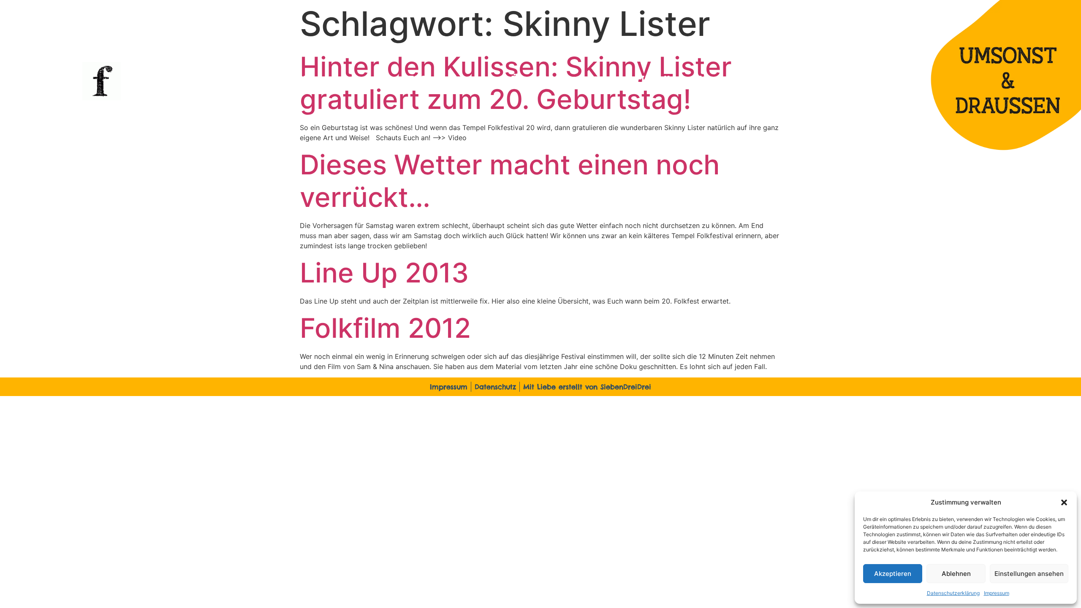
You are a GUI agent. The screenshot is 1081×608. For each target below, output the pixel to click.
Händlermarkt (675, 81)
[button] (1064, 502)
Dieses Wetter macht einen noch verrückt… (510, 180)
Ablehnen (956, 574)
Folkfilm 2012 (385, 328)
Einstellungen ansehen (1029, 574)
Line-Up (292, 81)
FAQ (417, 81)
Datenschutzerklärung (953, 593)
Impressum (996, 593)
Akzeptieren (892, 574)
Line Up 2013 (384, 272)
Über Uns (534, 81)
